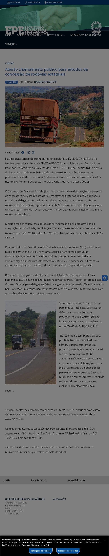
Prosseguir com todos (68, 551)
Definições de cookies (41, 551)
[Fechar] (104, 540)
